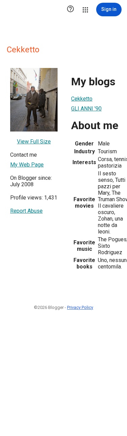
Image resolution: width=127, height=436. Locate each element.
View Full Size (34, 141)
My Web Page (27, 164)
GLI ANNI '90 (86, 108)
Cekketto (81, 98)
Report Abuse (26, 211)
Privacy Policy (80, 307)
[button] (70, 9)
